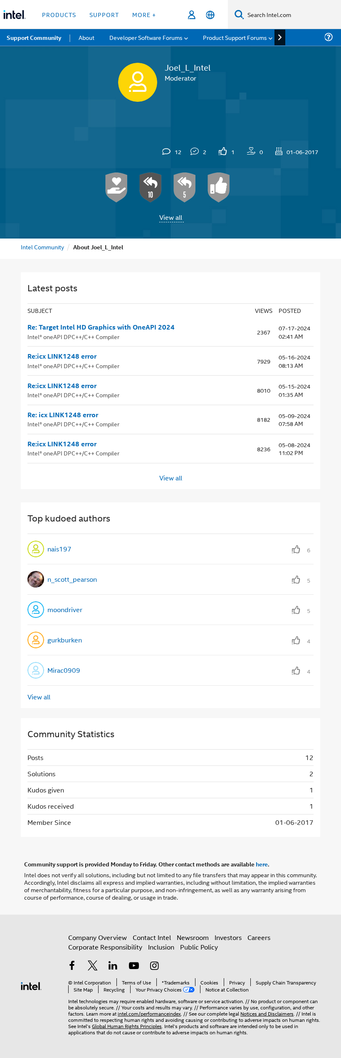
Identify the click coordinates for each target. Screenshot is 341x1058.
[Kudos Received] (116, 187)
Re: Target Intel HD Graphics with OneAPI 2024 (101, 327)
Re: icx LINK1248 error (62, 414)
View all (170, 217)
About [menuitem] (86, 37)
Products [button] (59, 14)
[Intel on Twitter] (93, 966)
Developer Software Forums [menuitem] (146, 37)
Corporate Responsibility (105, 947)
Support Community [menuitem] (34, 37)
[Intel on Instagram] (154, 966)
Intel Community (42, 246)
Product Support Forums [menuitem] (235, 37)
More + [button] (144, 14)
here (262, 864)
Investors (228, 937)
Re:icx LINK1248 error (61, 356)
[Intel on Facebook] (72, 966)
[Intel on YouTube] (134, 966)
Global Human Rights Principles (127, 1026)
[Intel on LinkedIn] (113, 966)
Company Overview (97, 937)
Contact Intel (152, 937)
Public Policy (199, 947)
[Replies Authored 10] (151, 187)
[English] (210, 14)
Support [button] (104, 14)
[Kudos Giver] (219, 187)
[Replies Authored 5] (185, 187)
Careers (258, 937)
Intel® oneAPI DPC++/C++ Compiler (73, 336)
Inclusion (161, 947)
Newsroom (193, 937)
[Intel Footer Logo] (31, 985)
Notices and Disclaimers (267, 1013)
